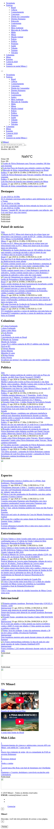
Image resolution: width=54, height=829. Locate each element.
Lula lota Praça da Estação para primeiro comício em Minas (24, 181)
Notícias (9, 5)
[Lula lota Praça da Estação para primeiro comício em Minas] (27, 168)
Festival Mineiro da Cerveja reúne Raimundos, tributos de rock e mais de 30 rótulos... (22, 564)
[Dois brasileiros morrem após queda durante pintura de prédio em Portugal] (27, 633)
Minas (13, 35)
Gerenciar (11, 806)
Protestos (14, 44)
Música (4, 545)
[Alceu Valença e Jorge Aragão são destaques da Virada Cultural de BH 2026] (27, 543)
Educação (15, 21)
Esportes (9, 59)
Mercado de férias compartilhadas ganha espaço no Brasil (23, 186)
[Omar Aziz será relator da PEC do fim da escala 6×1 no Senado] (26, 402)
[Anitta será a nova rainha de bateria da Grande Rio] (27, 575)
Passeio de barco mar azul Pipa (13, 711)
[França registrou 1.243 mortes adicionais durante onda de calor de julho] (27, 644)
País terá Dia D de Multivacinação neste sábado (20, 259)
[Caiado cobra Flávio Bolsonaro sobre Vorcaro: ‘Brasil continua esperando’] (27, 433)
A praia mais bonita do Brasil (12, 732)
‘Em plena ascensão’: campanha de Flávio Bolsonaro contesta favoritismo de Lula (25, 455)
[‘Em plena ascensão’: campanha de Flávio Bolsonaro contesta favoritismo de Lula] (27, 447)
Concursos (15, 14)
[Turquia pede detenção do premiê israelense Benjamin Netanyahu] (27, 606)
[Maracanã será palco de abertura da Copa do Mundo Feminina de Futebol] (27, 510)
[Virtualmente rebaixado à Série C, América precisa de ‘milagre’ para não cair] (27, 483)
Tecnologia (10, 3)
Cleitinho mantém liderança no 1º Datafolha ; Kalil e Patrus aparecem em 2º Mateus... (24, 398)
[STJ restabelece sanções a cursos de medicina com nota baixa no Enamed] (27, 306)
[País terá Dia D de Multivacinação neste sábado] (27, 255)
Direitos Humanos (18, 19)
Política (14, 41)
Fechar (4, 827)
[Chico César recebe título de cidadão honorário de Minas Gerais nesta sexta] (27, 586)
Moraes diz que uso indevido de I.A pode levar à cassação (24, 424)
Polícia (13, 39)
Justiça (13, 26)
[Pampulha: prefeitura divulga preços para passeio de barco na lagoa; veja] (27, 293)
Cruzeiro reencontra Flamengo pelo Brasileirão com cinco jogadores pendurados (23, 504)
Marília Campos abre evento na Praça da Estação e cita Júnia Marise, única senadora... (27, 385)
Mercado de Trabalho (19, 30)
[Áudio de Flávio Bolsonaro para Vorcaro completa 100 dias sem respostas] (27, 164)
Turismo (14, 50)
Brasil (13, 8)
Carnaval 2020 (12, 62)
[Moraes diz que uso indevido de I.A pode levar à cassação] (27, 420)
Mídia (13, 32)
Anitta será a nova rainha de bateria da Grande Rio (21, 579)
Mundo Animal (17, 37)
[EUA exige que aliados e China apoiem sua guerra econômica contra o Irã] (27, 619)
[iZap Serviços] (4, 806)
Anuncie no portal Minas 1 (16, 66)
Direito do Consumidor (20, 17)
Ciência (14, 10)
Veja (3, 232)
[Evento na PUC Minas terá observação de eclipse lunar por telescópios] (27, 239)
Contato (9, 64)
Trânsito (14, 48)
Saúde (13, 46)
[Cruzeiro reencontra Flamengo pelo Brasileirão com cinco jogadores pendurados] (27, 496)
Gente (3, 577)
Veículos (14, 53)
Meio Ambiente (17, 28)
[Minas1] (5, 142)
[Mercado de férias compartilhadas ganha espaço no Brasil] (27, 170)
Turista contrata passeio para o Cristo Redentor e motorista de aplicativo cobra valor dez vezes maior (24, 274)
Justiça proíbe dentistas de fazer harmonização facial (21, 284)
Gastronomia (16, 23)
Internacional (6, 608)
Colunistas (10, 55)
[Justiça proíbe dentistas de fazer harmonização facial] (27, 279)
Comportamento (17, 12)
